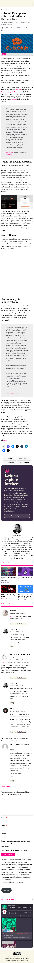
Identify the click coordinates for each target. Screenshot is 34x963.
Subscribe (23, 915)
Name (4, 818)
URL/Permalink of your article (12, 882)
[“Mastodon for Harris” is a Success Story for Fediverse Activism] (25, 589)
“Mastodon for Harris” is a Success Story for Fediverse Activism (25, 596)
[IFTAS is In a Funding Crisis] (8, 589)
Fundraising (10, 462)
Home (3, 9)
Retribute (18, 90)
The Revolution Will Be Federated (25, 578)
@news (12, 616)
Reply (12, 646)
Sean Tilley (6, 27)
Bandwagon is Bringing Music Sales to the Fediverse (8, 579)
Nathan (13, 611)
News (7, 9)
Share (5, 441)
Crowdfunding (23, 458)
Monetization (24, 462)
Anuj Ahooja (15, 745)
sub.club (14, 99)
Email (4, 826)
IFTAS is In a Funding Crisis (8, 595)
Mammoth (9, 154)
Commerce (9, 458)
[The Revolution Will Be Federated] (25, 571)
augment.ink (25, 744)
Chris (12, 709)
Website (4, 833)
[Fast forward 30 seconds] (16, 913)
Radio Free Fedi (10, 391)
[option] (17, 929)
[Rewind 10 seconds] (9, 913)
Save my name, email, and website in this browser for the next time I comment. (15, 844)
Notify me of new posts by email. (15, 850)
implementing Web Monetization (12, 92)
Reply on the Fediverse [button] (18, 624)
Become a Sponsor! (17, 516)
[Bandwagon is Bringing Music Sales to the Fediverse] (8, 571)
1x (12, 912)
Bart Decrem (9, 152)
